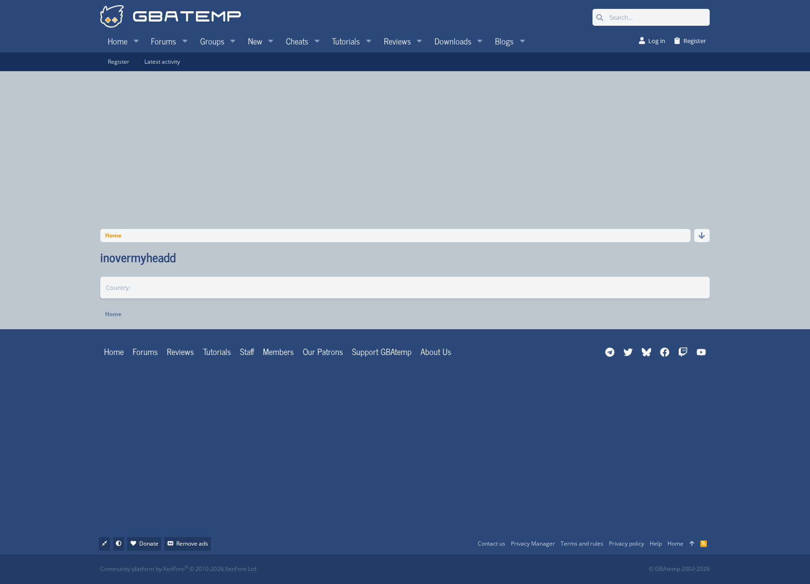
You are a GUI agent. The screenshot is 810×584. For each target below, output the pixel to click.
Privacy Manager (533, 543)
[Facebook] (413, 569)
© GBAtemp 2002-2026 (679, 569)
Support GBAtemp (382, 351)
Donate (148, 543)
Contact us (491, 543)
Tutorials (217, 351)
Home (114, 351)
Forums (145, 351)
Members (278, 351)
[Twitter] (475, 569)
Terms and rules (582, 543)
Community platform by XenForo (178, 569)
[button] (135, 40)
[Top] (692, 544)
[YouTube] (495, 569)
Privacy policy (626, 543)
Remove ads (192, 543)
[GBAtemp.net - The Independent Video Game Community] (170, 17)
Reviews (180, 351)
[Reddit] (434, 569)
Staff (247, 351)
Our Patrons (323, 351)
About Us (435, 351)
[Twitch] (454, 569)
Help (656, 543)
